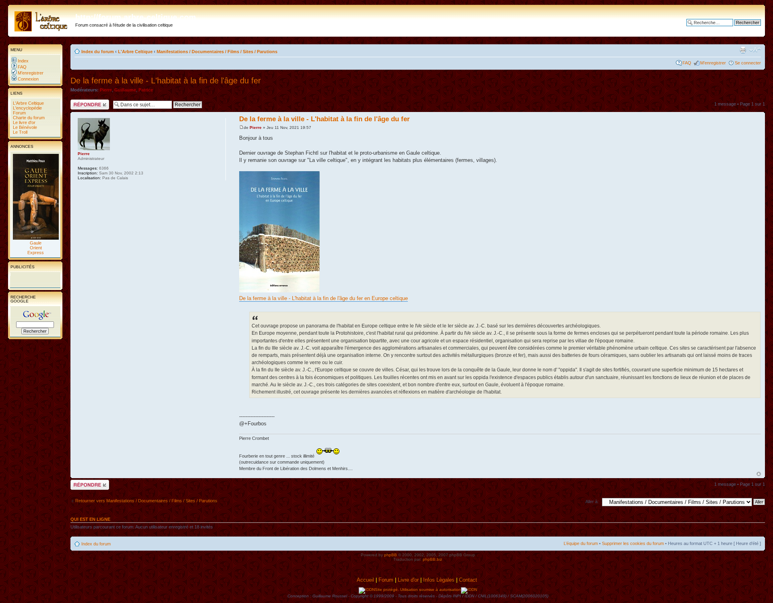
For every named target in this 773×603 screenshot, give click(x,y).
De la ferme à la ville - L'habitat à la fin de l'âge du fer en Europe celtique (323, 298)
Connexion (28, 79)
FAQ (22, 66)
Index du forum (97, 51)
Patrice (145, 89)
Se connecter (748, 62)
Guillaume (125, 89)
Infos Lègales (439, 580)
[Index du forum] (42, 20)
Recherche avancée (741, 28)
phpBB (390, 555)
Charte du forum (28, 117)
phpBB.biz (432, 559)
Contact (469, 580)
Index (23, 60)
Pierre (106, 89)
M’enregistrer (30, 72)
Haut (758, 474)
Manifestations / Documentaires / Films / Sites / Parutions (217, 51)
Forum (19, 112)
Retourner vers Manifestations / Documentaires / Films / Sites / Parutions (146, 500)
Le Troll (19, 132)
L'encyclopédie (27, 108)
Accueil (365, 580)
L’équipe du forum (581, 543)
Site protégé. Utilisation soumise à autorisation (418, 589)
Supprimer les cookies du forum (633, 543)
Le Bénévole (24, 127)
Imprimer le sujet (742, 50)
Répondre (80, 101)
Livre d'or (408, 580)
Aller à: (592, 501)
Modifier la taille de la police (755, 50)
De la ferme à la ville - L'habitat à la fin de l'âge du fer (165, 80)
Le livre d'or (23, 122)
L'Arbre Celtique (28, 103)
